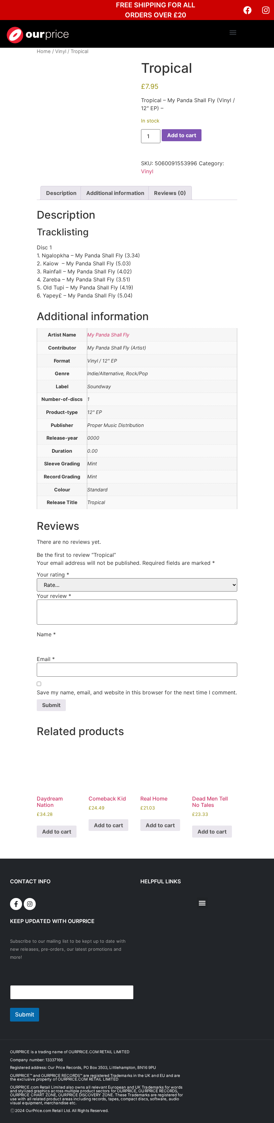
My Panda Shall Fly (108, 335)
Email (46, 659)
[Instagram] (265, 10)
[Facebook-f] (16, 904)
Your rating (53, 574)
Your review (54, 596)
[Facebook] (247, 10)
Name (46, 634)
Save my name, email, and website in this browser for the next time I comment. (137, 692)
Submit (24, 1014)
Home (44, 51)
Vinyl (60, 51)
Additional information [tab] (115, 193)
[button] (233, 32)
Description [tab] (61, 193)
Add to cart (181, 135)
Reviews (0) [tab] (170, 193)
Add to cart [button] (56, 831)
